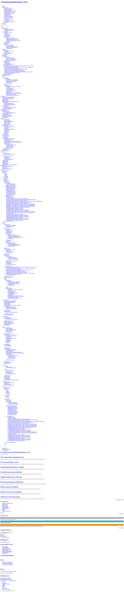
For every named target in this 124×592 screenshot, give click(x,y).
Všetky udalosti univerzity (120, 499)
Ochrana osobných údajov (7, 555)
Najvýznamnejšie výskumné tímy (9, 154)
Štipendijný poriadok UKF (6, 511)
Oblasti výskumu (6, 153)
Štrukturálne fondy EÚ (7, 157)
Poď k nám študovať (5, 110)
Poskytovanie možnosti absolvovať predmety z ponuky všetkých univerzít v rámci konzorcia (18, 67)
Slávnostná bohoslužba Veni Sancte (5, 522)
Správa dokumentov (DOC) (8, 19)
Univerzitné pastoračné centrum (7, 108)
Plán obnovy (6, 156)
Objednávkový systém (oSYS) (9, 16)
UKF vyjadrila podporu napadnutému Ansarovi (12, 457)
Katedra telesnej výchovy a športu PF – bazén (13, 92)
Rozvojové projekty (7, 158)
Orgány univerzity (5, 31)
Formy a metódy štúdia (7, 122)
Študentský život (4, 150)
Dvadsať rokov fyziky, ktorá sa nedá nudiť (11, 491)
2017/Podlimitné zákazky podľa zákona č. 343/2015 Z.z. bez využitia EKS (17, 210)
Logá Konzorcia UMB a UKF (9, 73)
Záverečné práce (6, 131)
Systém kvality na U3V (9, 147)
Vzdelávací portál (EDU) (8, 11)
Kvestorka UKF (8, 41)
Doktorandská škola (5, 134)
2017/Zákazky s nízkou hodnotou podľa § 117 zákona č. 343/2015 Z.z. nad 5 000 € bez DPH (20, 212)
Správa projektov (6, 20)
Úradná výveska (4, 56)
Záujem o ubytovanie (5, 552)
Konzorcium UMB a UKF (6, 64)
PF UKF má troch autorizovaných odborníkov (11, 482)
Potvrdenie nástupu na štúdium (7, 116)
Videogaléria (6, 176)
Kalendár (5, 175)
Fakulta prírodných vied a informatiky (12, 79)
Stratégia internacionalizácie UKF (7, 166)
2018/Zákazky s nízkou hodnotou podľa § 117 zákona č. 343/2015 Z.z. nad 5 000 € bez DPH (20, 206)
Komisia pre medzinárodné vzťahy (11, 47)
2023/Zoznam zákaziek (9, 197)
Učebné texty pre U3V (9, 145)
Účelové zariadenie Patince (6, 109)
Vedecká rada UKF (7, 34)
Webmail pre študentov (7, 9)
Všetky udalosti (121, 527)
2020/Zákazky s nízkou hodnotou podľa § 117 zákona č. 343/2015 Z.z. (17, 202)
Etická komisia (6, 43)
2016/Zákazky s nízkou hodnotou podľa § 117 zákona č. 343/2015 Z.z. (17, 215)
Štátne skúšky (6, 132)
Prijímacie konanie (5, 546)
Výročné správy (4, 55)
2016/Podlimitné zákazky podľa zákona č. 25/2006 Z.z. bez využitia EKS (17, 219)
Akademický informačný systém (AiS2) (10, 10)
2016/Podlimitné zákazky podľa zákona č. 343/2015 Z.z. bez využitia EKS (17, 216)
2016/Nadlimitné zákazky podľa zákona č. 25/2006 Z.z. (14, 217)
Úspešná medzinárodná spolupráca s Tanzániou (12, 467)
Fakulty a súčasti (2, 96)
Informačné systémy (5, 7)
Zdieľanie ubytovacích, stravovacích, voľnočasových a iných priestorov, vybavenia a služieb (18, 71)
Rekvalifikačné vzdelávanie (8, 139)
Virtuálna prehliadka (7, 85)
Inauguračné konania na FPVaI (11, 191)
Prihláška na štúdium (5, 114)
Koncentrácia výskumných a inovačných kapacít (11, 68)
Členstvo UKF (4, 167)
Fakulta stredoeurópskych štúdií (11, 81)
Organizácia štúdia (5, 125)
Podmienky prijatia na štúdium (7, 113)
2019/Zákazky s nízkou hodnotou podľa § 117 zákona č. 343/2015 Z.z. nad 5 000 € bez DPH (20, 204)
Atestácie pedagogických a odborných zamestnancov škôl (13, 142)
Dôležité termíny (4, 117)
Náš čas (5, 178)
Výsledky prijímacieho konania (7, 115)
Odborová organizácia (5, 75)
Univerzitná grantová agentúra (9, 159)
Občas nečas (6, 179)
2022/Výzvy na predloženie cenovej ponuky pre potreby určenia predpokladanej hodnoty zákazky (21, 199)
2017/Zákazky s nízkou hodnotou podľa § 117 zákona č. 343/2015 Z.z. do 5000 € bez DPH (20, 211)
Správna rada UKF (7, 36)
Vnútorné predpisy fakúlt (8, 53)
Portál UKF (6, 22)
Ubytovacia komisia (9, 48)
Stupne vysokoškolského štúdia (9, 121)
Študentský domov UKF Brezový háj (10, 104)
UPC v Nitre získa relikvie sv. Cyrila (9, 462)
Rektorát (3, 49)
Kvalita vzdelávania (5, 135)
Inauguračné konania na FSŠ (10, 192)
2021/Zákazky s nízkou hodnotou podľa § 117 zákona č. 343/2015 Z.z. (17, 200)
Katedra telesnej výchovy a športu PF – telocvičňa (14, 93)
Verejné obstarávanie (7, 63)
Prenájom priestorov (5, 170)
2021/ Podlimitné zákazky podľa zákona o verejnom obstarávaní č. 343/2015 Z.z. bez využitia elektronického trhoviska (24, 201)
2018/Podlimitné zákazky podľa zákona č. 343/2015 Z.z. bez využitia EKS (17, 207)
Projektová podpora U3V (10, 146)
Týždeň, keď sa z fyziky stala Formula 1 (10, 496)
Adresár (3, 6)
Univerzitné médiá (5, 177)
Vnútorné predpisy (5, 50)
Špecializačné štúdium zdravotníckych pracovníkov (12, 141)
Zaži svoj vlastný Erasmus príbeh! (7, 564)
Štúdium (1, 118)
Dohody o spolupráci (5, 168)
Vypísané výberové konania (10, 183)
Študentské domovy (5, 102)
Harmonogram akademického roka (9, 126)
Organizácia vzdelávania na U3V (11, 144)
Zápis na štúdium (6, 127)
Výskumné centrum (5, 160)
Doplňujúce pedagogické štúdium (9, 138)
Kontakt (3, 23)
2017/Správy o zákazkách (10, 213)
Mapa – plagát (6, 84)
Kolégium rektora (7, 42)
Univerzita (2, 27)
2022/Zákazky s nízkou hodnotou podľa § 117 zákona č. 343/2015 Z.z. (17, 198)
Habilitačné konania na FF (10, 189)
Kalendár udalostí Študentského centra (10, 107)
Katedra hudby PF (9, 91)
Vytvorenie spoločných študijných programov (11, 66)
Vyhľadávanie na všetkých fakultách (9, 112)
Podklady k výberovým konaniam (11, 59)
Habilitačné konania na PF (10, 190)
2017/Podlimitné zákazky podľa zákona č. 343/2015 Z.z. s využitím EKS (17, 209)
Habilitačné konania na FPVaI (10, 187)
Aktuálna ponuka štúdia (6, 111)
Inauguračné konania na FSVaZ (11, 193)
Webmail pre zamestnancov (8, 8)
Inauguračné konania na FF (10, 194)
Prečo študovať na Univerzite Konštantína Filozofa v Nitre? (15, 452)
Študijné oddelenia (7, 78)
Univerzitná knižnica (9, 89)
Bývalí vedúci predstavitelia (8, 30)
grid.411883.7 (5, 539)
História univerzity (5, 28)
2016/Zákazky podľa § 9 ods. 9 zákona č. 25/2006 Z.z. (14, 220)
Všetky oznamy (121, 513)
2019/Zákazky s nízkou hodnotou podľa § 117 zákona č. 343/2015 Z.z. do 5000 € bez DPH (20, 203)
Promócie (5, 133)
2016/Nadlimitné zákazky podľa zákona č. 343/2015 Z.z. (15, 214)
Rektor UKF (6, 33)
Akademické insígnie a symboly (9, 29)
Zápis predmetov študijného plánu (9, 129)
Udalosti (5, 173)
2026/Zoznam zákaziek (9, 196)
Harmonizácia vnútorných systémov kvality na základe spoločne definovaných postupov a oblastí (19, 65)
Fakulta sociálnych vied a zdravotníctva (12, 80)
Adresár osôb (6, 77)
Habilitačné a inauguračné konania (9, 60)
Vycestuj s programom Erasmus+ (7, 563)
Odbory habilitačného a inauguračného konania (9, 164)
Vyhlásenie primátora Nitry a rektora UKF (11, 477)
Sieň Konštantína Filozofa (10, 88)
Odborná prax (6, 130)
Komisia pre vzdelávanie (10, 45)
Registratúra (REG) (7, 13)
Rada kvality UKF (7, 35)
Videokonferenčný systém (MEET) (9, 12)
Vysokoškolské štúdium (6, 119)
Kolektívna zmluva (7, 52)
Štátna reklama (4, 171)
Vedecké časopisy (5, 162)
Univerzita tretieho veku (8, 143)
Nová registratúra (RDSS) (8, 14)
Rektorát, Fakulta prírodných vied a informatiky (13, 86)
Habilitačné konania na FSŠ (10, 188)
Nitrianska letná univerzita (8, 148)
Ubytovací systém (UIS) (8, 17)
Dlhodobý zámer (4, 54)
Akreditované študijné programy (7, 124)
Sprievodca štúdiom (7, 120)
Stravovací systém (7, 15)
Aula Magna (8, 87)
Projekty (3, 155)
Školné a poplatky (7, 123)
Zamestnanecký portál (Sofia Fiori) (9, 21)
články (4, 501)
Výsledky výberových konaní (10, 58)
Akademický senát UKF (8, 32)
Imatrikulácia (6, 128)
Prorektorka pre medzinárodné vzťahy (12, 39)
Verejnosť (1, 169)
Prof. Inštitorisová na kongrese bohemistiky (11, 472)
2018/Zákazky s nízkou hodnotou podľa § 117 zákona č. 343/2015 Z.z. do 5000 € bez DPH (20, 205)
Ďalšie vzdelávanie (5, 137)
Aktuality (3, 172)
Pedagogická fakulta (9, 83)
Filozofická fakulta (9, 82)
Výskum (1, 151)
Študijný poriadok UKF (6, 508)
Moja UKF (4, 24)
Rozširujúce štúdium (7, 140)
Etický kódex (6, 51)
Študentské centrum (5, 106)
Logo (3, 76)
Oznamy (5, 174)
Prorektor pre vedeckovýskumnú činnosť (12, 38)
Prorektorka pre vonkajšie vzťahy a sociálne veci (13, 40)
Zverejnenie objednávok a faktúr (9, 221)
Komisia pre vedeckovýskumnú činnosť (12, 46)
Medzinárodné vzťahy (3, 165)
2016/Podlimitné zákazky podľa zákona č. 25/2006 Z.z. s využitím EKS (17, 218)
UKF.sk (3, 5)
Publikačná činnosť (5, 161)
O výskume (4, 152)
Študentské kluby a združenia (6, 74)
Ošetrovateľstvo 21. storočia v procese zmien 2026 (8, 519)
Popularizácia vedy (5, 163)
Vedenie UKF (6, 37)
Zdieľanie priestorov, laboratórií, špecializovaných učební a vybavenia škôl (15, 69)
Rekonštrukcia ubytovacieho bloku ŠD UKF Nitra (12, 72)
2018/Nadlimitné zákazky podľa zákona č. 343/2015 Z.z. (15, 208)
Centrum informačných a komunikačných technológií (10, 101)
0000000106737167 (5, 540)
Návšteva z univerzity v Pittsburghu (9, 486)
